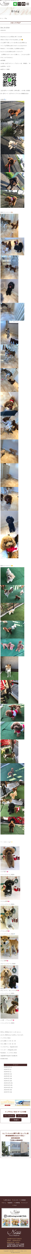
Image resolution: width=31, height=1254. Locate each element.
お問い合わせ (7, 1200)
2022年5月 (6, 1071)
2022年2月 (6, 1078)
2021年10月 (7, 1087)
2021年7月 (6, 1092)
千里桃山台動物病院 (16, 1140)
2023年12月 (7, 1067)
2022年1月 (6, 1080)
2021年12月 (7, 1083)
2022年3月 (6, 1076)
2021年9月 (6, 1089)
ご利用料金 (17, 1202)
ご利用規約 (23, 1200)
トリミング (25, 1202)
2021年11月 (7, 1085)
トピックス (15, 1200)
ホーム (1, 18)
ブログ (15, 1205)
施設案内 (10, 1202)
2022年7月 (6, 1069)
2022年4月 (6, 1074)
